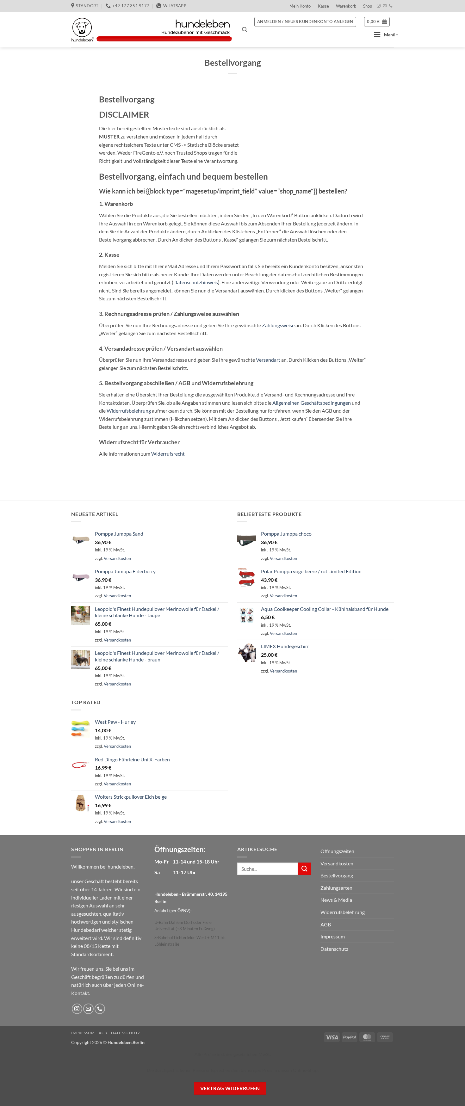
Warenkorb (346, 6)
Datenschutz (334, 949)
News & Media (336, 900)
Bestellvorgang (336, 875)
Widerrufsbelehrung (129, 411)
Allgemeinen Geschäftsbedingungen (311, 403)
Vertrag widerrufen (230, 1088)
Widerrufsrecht (168, 454)
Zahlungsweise (278, 325)
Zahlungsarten (336, 888)
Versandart (268, 360)
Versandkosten (117, 558)
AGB (325, 924)
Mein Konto (300, 6)
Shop (367, 6)
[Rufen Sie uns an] (391, 6)
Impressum (332, 936)
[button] (244, 29)
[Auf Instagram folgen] (379, 6)
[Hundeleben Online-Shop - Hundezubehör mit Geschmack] (151, 30)
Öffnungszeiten (337, 851)
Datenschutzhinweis (195, 282)
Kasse (323, 6)
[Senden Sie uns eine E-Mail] (385, 6)
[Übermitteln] (304, 869)
